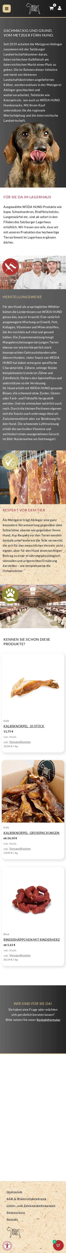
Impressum (15, 1192)
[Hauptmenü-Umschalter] (7, 9)
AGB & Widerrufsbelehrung (26, 1199)
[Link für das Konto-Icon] (60, 8)
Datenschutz (16, 1212)
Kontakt (12, 1219)
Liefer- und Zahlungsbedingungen (31, 1206)
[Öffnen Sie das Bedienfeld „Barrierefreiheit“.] (7, 1245)
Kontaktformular (48, 1019)
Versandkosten (20, 742)
